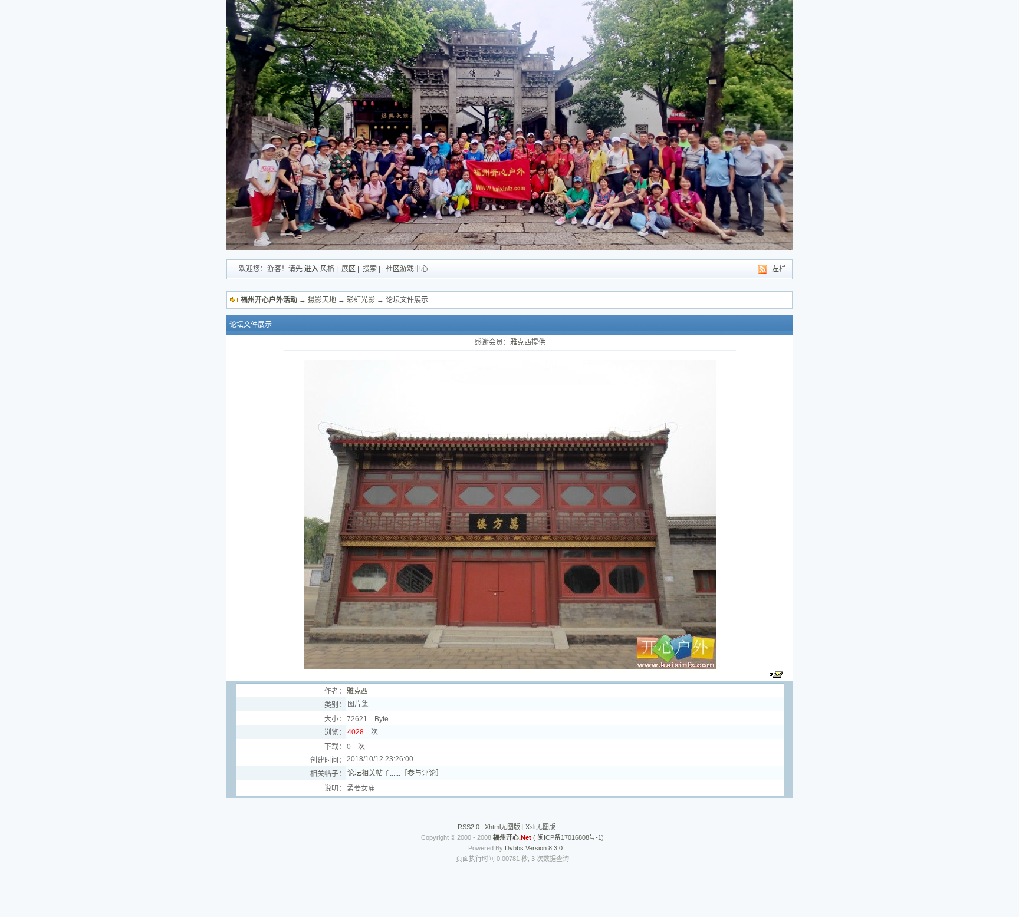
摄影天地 (322, 300)
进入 (311, 269)
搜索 (370, 269)
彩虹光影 (361, 300)
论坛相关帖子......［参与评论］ (395, 773)
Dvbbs (514, 848)
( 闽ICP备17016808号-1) (548, 837)
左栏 (779, 269)
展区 (348, 269)
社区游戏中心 (407, 269)
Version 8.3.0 (544, 848)
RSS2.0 (468, 826)
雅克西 (520, 342)
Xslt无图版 (540, 826)
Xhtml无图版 (502, 826)
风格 (327, 269)
